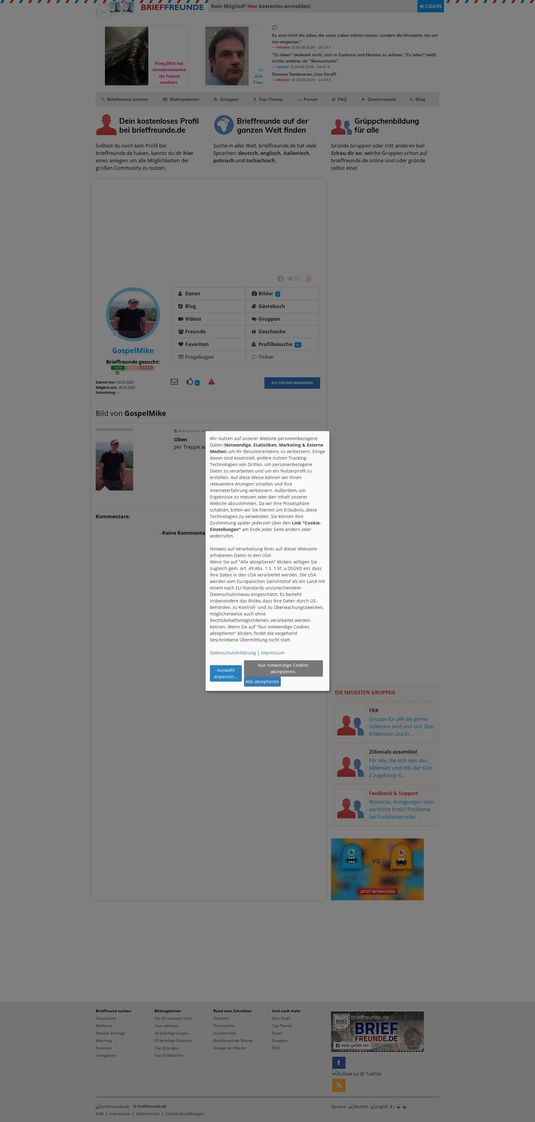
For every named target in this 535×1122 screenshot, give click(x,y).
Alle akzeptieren (262, 681)
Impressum (273, 653)
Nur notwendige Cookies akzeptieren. (283, 668)
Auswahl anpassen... (226, 673)
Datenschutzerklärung (233, 653)
